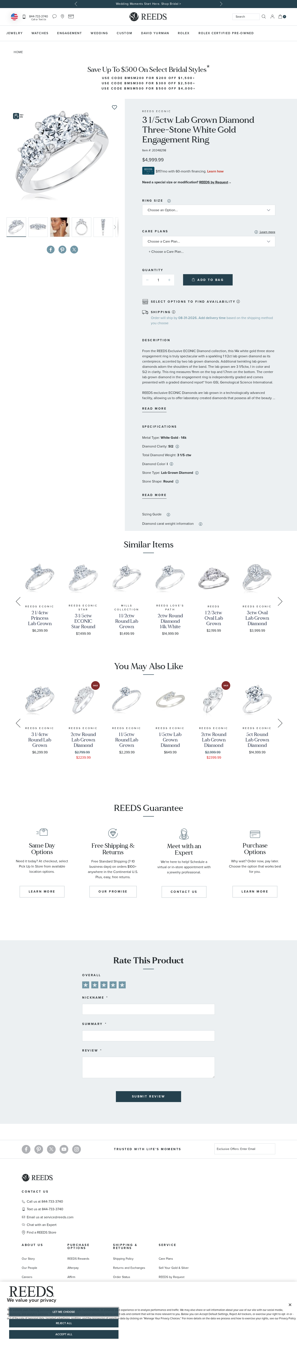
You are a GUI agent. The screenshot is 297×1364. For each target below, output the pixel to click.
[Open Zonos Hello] (14, 17)
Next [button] (221, 4)
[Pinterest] (38, 1149)
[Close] (290, 1305)
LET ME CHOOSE (64, 1312)
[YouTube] (64, 1149)
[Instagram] (76, 1149)
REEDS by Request (213, 182)
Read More (154, 408)
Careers (27, 1277)
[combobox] (246, 17)
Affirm (71, 1277)
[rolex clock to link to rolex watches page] (280, 33)
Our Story (28, 1258)
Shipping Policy (123, 1258)
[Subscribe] (270, 1150)
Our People (29, 1268)
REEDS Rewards (78, 1258)
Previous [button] (76, 4)
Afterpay (73, 1268)
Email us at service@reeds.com (50, 1217)
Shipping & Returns (125, 1246)
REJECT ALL (64, 1323)
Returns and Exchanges (129, 1268)
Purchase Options (78, 1246)
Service (168, 1245)
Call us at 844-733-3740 (45, 1201)
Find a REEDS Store (41, 1232)
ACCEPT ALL (63, 1334)
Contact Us (35, 1191)
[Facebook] (26, 1149)
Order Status (121, 1277)
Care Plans (208, 232)
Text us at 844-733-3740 (45, 1209)
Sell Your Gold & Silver (174, 1268)
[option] (148, 4)
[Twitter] (51, 1149)
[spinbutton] (158, 280)
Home (18, 52)
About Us (32, 1245)
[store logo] (148, 16)
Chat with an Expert (42, 1225)
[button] (39, 227)
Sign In (272, 17)
